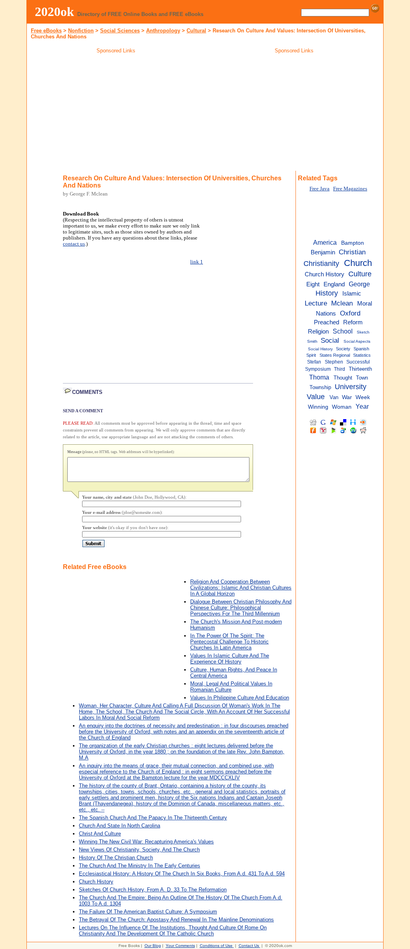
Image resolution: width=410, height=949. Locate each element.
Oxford (350, 313)
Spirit (311, 355)
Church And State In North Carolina (119, 826)
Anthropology (163, 31)
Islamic (351, 293)
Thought (343, 378)
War (347, 397)
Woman (342, 407)
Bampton (352, 243)
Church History (96, 882)
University (350, 387)
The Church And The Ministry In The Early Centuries (139, 866)
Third (339, 369)
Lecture (316, 303)
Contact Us (249, 945)
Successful (358, 362)
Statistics (362, 355)
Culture (360, 274)
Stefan (314, 362)
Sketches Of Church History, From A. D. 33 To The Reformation (153, 890)
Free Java (320, 189)
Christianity (321, 264)
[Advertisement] (116, 114)
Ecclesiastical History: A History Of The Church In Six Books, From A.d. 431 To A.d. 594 (182, 874)
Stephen (334, 362)
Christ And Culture (100, 834)
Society (343, 348)
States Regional (335, 355)
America (325, 242)
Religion (318, 331)
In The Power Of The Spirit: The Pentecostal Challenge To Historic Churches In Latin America (229, 642)
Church (358, 263)
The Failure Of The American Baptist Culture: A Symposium (148, 912)
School (343, 331)
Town (362, 378)
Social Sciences (120, 31)
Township (320, 387)
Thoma (319, 377)
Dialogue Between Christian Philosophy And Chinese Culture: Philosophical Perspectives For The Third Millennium (240, 608)
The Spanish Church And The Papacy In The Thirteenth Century (153, 818)
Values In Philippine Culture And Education (239, 698)
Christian (352, 252)
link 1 (196, 262)
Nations (326, 313)
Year (362, 406)
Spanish (361, 348)
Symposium (318, 369)
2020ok (54, 11)
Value (316, 397)
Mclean (342, 303)
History (327, 293)
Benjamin (323, 252)
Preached (326, 322)
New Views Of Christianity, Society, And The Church (139, 850)
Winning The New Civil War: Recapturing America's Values (146, 842)
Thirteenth (360, 369)
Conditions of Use (216, 945)
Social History (320, 349)
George (359, 284)
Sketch (363, 332)
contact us (74, 244)
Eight (313, 284)
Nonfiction (81, 31)
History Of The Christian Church (116, 858)
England (334, 284)
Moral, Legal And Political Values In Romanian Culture (231, 687)
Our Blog (153, 945)
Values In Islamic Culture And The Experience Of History (229, 659)
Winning (318, 407)
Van (334, 397)
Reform (353, 322)
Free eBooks (46, 31)
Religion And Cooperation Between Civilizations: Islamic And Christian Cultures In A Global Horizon (240, 588)
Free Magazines (350, 189)
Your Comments (180, 945)
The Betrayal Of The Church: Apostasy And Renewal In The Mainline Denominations (176, 920)
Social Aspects (357, 341)
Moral (364, 303)
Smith (312, 341)
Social (330, 340)
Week (363, 397)
